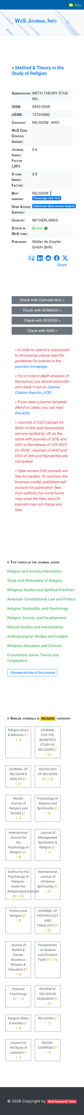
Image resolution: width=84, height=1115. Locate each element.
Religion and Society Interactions (34, 571)
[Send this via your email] (31, 258)
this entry (22, 413)
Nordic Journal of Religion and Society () (18, 808)
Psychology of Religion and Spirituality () (47, 806)
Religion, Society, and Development (36, 618)
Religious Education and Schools (34, 646)
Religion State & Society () (18, 1023)
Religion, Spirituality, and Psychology (37, 608)
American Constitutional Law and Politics (41, 599)
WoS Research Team (62, 1101)
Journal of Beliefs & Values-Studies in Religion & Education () (18, 960)
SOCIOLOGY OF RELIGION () (47, 774)
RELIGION (48, 718)
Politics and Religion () (18, 915)
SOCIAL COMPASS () (47, 1047)
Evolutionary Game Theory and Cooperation (33, 657)
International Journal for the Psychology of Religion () (18, 845)
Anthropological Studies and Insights (37, 636)
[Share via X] (65, 258)
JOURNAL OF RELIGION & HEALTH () (18, 776)
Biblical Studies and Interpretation (35, 627)
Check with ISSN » (42, 331)
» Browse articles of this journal (32, 672)
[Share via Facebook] (56, 258)
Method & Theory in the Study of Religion (38, 70)
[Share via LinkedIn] (40, 258)
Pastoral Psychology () (18, 994)
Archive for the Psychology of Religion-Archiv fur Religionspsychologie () (19, 884)
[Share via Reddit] (48, 258)
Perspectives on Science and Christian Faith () (48, 952)
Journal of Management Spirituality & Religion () (47, 842)
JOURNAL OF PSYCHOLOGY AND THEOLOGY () (47, 920)
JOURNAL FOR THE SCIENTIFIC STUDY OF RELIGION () (47, 742)
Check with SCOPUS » (42, 320)
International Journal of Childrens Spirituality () (47, 881)
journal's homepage (31, 366)
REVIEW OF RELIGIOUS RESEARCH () (47, 996)
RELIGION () (47, 1021)
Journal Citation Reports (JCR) (37, 389)
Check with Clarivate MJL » (42, 300)
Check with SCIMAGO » (42, 310)
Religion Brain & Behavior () (18, 735)
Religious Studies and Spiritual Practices (40, 590)
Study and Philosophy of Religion (34, 580)
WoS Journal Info (36, 21)
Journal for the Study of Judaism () (18, 1050)
